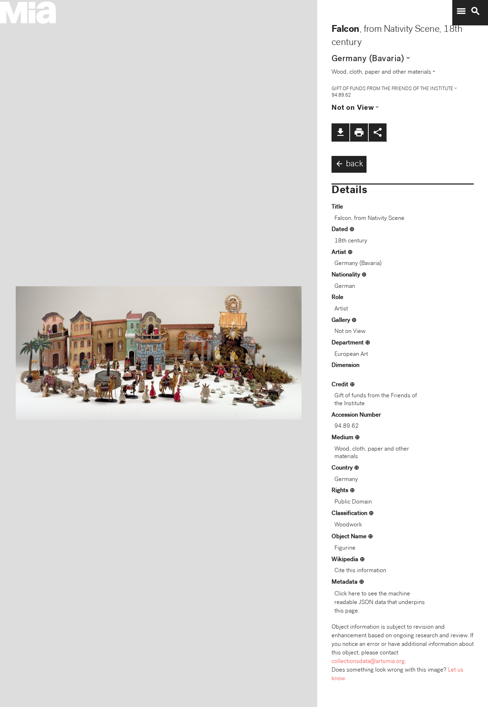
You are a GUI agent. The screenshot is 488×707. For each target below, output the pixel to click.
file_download (340, 132)
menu (461, 11)
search (475, 11)
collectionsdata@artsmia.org (368, 662)
